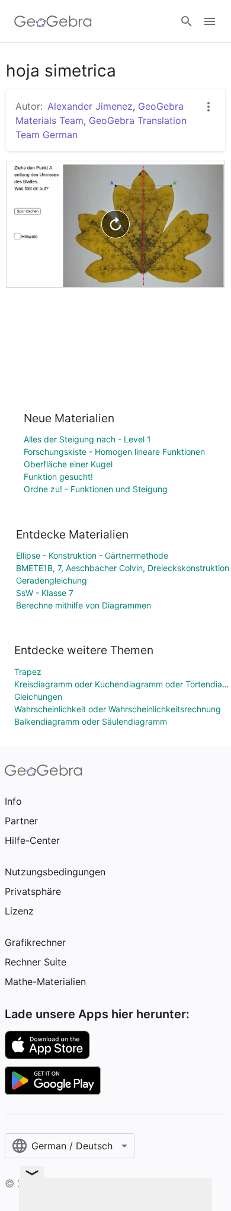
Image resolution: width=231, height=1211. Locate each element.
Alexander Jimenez (90, 106)
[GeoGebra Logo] (53, 21)
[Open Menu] (210, 21)
